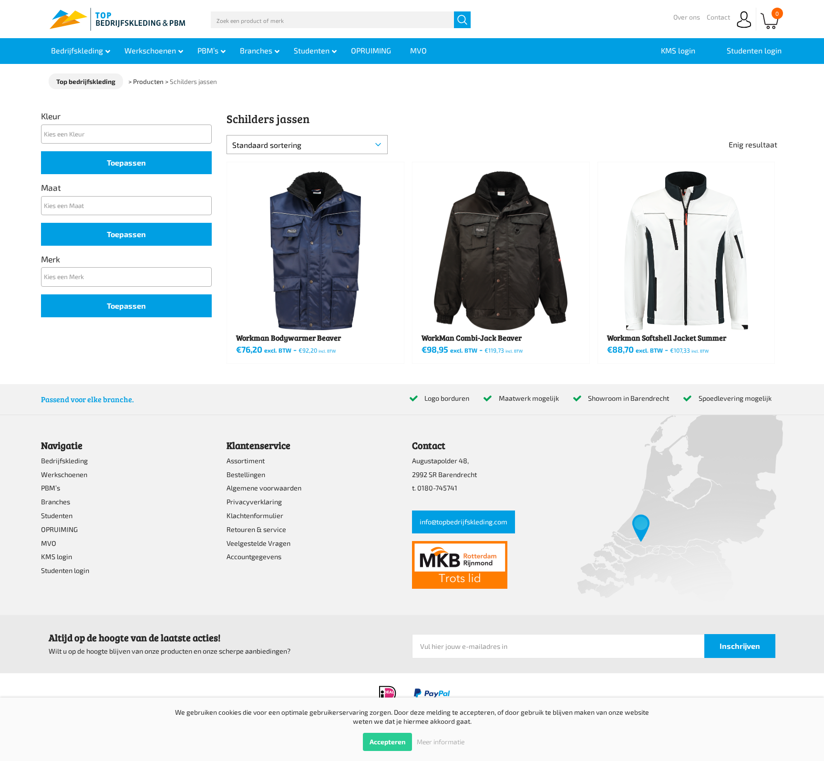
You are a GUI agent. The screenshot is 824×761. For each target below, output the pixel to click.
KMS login (56, 557)
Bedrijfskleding (64, 461)
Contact (718, 17)
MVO (48, 543)
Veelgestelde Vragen (258, 543)
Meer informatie (440, 742)
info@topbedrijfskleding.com (463, 522)
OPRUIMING (59, 529)
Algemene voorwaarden (264, 488)
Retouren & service (256, 529)
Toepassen (126, 162)
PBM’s (50, 488)
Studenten (56, 515)
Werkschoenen (64, 474)
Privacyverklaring (254, 502)
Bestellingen (246, 474)
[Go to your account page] (744, 28)
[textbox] (129, 134)
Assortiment (246, 461)
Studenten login (65, 570)
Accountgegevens (254, 557)
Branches (55, 502)
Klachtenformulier (255, 515)
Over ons (686, 17)
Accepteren (387, 742)
